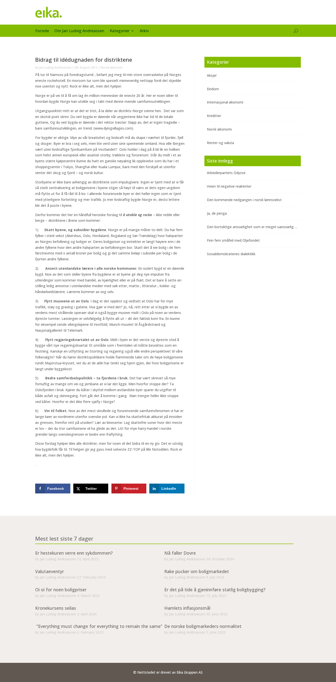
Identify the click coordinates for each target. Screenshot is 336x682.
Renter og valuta (220, 142)
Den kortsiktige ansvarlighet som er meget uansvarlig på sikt (256, 226)
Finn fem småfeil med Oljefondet (233, 240)
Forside (42, 31)
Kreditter (214, 115)
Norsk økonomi (111, 67)
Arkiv (144, 31)
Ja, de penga (217, 213)
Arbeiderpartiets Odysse (226, 172)
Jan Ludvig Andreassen (55, 67)
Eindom (213, 89)
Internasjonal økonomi (225, 102)
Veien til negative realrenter (229, 186)
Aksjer (212, 75)
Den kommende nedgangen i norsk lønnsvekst (244, 199)
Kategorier (119, 31)
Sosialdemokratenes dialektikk (231, 254)
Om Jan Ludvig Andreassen (79, 31)
